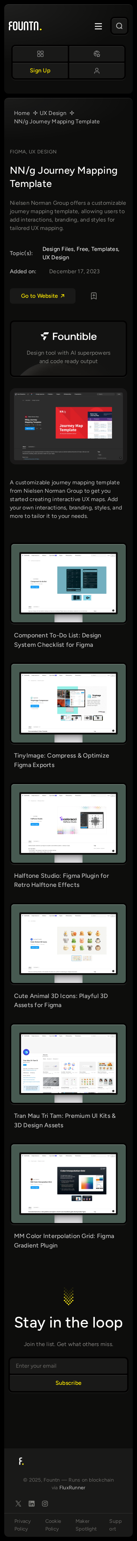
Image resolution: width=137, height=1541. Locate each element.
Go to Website (39, 295)
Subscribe (68, 1383)
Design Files (58, 249)
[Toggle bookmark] (94, 296)
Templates (104, 249)
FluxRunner (72, 1487)
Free (82, 249)
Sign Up (40, 70)
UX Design (43, 152)
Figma (18, 152)
